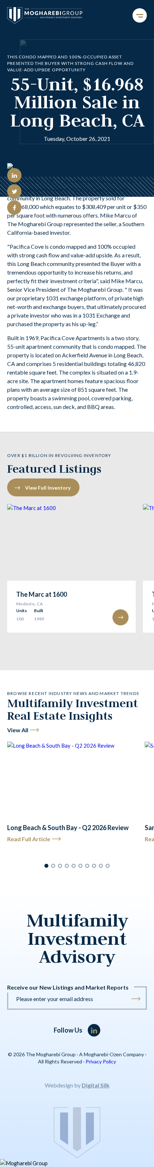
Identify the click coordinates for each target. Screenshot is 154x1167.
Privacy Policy (101, 1061)
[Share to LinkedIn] (14, 175)
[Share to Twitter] (14, 191)
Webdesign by (77, 1085)
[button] (46, 866)
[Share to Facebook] (14, 207)
